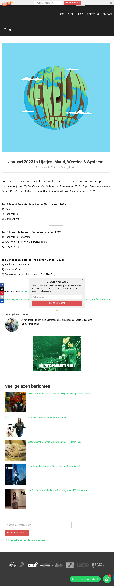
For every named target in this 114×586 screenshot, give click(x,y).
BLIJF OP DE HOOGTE (57, 303)
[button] (57, 282)
